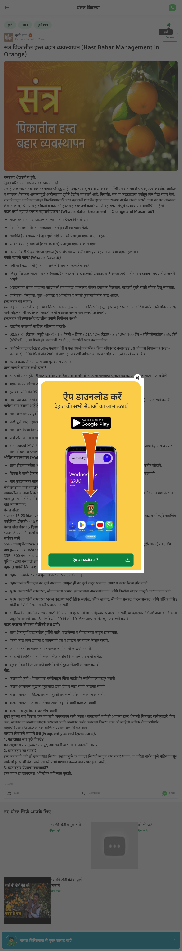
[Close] (137, 378)
